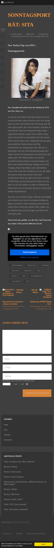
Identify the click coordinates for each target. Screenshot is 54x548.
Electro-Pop (32, 265)
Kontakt (19, 534)
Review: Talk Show (11, 494)
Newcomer (27, 270)
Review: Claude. (10, 489)
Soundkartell (16, 281)
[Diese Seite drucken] (2, 87)
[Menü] (49, 5)
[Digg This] (2, 73)
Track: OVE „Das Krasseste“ (15, 504)
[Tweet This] (2, 44)
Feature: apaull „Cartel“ (13, 499)
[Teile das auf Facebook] (2, 36)
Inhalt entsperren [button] (29, 252)
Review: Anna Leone (12, 472)
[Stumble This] (2, 65)
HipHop (7, 435)
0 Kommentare (43, 34)
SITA (23, 276)
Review (14, 276)
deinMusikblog (17, 265)
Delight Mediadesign (21, 522)
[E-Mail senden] (2, 80)
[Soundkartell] (7, 2)
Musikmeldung (16, 36)
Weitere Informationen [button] (29, 257)
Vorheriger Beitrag (13, 297)
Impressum (7, 534)
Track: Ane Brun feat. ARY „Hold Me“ (19, 462)
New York (25, 36)
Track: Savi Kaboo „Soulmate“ (16, 509)
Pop (31, 36)
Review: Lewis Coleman (14, 477)
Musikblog (45, 265)
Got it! (43, 544)
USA (46, 36)
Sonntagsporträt (39, 36)
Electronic (8, 440)
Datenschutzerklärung (36, 534)
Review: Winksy (10, 467)
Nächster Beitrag (40, 297)
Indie (6, 425)
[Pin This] (2, 51)
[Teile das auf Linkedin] (2, 58)
